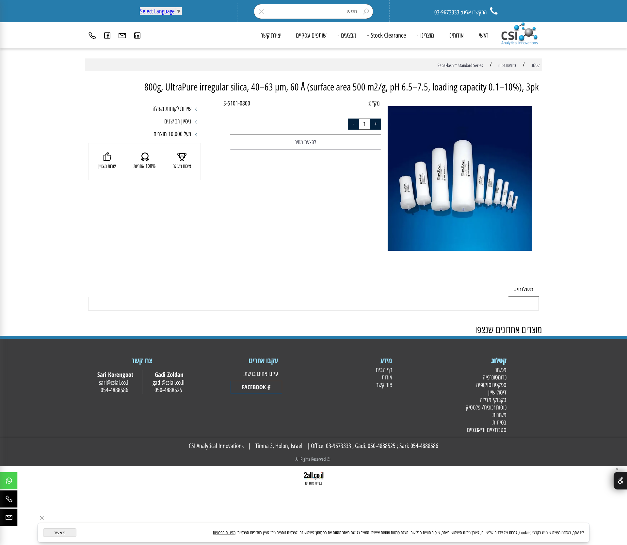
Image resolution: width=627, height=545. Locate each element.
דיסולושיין (496, 392)
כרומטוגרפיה (493, 377)
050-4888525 (381, 446)
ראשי (484, 35)
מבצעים (348, 35)
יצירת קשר (271, 35)
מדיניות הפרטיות (224, 533)
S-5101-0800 (236, 103)
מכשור (499, 370)
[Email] (122, 35)
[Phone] (92, 35)
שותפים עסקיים (311, 35)
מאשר (60, 532)
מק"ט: (373, 103)
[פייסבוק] (107, 35)
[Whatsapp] (9, 482)
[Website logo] (519, 33)
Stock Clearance (388, 35)
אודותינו (455, 35)
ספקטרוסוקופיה (490, 385)
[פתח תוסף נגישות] (620, 480)
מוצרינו (427, 35)
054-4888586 (424, 446)
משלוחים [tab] (523, 289)
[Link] (137, 35)
